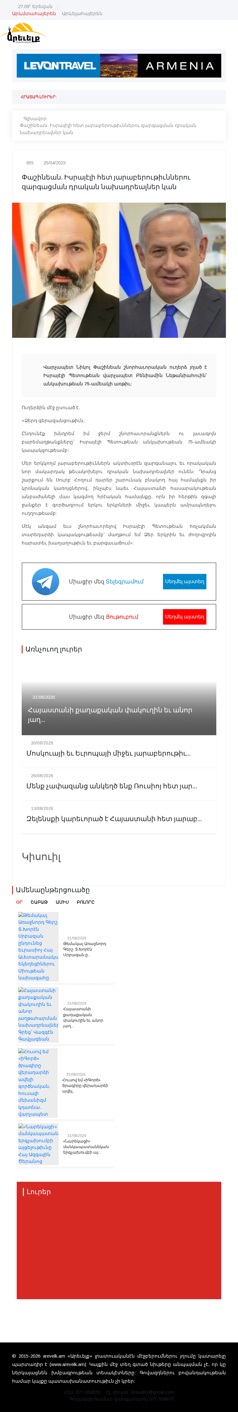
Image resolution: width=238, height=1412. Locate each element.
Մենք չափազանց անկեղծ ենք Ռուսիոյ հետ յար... (111, 786)
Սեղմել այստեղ (184, 581)
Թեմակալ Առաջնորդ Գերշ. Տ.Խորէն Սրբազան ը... (84, 949)
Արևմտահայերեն (34, 13)
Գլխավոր (35, 118)
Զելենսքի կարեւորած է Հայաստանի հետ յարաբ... (114, 819)
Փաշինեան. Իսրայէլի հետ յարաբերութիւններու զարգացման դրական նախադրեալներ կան (108, 129)
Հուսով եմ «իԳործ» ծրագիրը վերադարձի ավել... (85, 1085)
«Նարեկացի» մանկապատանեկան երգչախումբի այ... (86, 1147)
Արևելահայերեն (82, 13)
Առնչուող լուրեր (53, 649)
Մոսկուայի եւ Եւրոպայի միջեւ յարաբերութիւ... (108, 753)
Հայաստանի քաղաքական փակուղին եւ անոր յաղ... (110, 715)
